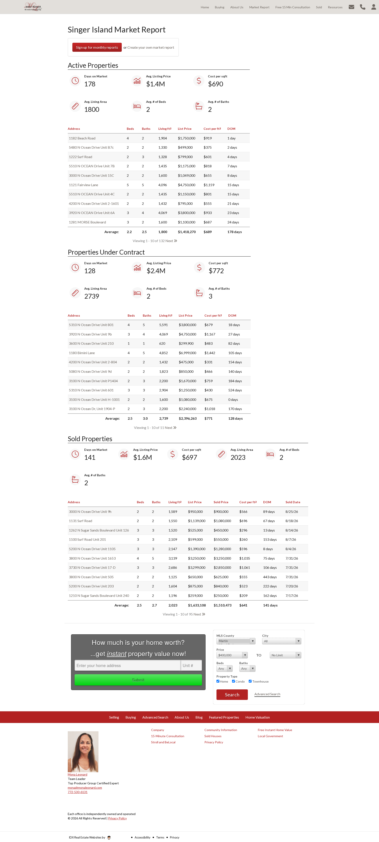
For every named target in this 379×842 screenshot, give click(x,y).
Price (220, 649)
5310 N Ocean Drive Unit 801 (91, 325)
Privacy (174, 837)
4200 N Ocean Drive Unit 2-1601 (94, 203)
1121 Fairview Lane (83, 185)
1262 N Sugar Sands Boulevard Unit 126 (99, 530)
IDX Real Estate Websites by (87, 837)
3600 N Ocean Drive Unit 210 (91, 343)
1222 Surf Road (80, 157)
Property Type (226, 676)
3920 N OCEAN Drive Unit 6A (92, 212)
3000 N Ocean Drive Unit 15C (91, 175)
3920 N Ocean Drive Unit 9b (90, 334)
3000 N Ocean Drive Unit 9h (90, 511)
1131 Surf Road (80, 521)
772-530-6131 (78, 792)
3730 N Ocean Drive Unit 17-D (92, 567)
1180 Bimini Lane (82, 353)
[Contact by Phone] (362, 6)
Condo (240, 681)
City (265, 635)
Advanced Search (267, 694)
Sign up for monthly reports (97, 47)
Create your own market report (150, 47)
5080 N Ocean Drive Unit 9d (90, 371)
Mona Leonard (77, 774)
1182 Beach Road (82, 138)
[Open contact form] (351, 6)
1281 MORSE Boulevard (87, 222)
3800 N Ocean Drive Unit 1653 (92, 558)
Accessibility (142, 837)
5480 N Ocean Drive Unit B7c (91, 147)
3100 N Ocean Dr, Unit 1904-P (92, 409)
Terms (160, 837)
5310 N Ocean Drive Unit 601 (91, 390)
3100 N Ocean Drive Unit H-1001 (94, 399)
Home (223, 681)
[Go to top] (367, 814)
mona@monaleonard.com (85, 787)
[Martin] (234, 641)
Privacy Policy (117, 818)
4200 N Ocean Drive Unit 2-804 (93, 362)
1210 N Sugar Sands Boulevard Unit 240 (99, 595)
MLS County (225, 635)
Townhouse (260, 681)
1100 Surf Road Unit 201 (87, 539)
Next (169, 241)
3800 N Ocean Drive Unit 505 (91, 577)
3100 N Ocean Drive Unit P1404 (93, 381)
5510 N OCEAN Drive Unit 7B (92, 166)
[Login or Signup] (373, 6)
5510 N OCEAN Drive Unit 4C (92, 194)
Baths (243, 663)
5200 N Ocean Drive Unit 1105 (92, 549)
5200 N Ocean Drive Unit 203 (91, 586)
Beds (220, 663)
